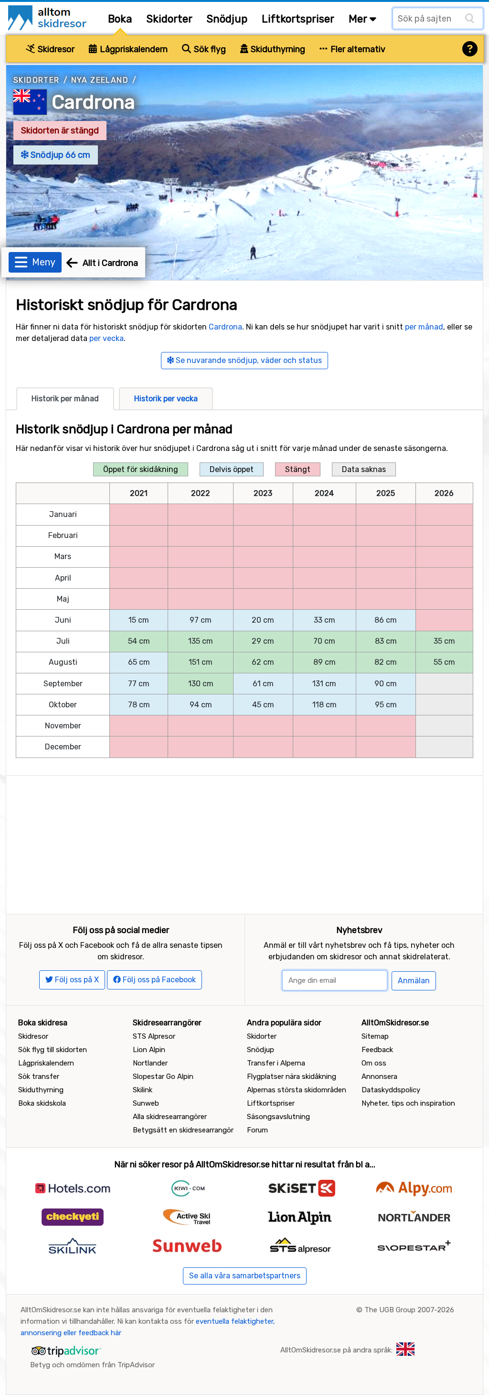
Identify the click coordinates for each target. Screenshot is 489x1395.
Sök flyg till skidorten (52, 1049)
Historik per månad (65, 398)
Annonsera (379, 1076)
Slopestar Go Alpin (163, 1076)
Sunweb (146, 1103)
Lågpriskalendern (133, 49)
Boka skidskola (42, 1103)
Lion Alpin (149, 1049)
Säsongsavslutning (278, 1116)
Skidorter (169, 18)
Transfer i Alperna (276, 1063)
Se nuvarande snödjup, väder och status (248, 360)
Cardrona (93, 102)
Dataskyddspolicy (390, 1090)
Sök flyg (209, 49)
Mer (359, 18)
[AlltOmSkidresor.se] (48, 17)
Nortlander (150, 1063)
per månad (424, 326)
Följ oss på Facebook (158, 979)
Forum (257, 1130)
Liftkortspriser (298, 18)
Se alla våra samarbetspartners (244, 1275)
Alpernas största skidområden (296, 1090)
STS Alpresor (154, 1036)
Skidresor (55, 49)
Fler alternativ (357, 49)
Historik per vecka (166, 398)
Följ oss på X (76, 979)
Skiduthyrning (277, 49)
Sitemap (375, 1036)
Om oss (373, 1063)
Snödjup (227, 18)
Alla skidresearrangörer (170, 1116)
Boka (120, 18)
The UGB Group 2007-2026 (409, 1310)
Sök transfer (38, 1076)
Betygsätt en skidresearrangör (183, 1130)
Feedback (377, 1049)
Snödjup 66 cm (59, 155)
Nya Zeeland (99, 80)
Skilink (142, 1090)
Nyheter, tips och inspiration (408, 1103)
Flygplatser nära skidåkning (291, 1076)
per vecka (106, 338)
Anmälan (414, 980)
